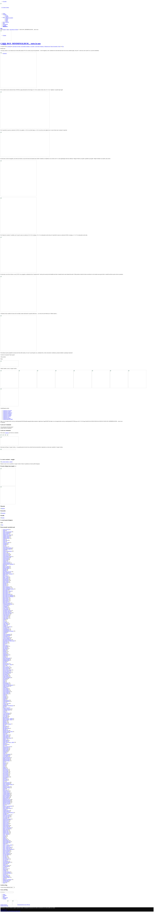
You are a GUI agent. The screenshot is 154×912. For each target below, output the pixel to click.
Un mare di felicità (6, 871)
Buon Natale (5, 590)
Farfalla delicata (6, 654)
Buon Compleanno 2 (7, 587)
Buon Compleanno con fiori (8, 588)
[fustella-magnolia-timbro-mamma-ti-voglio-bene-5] (5, 40)
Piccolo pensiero (6, 776)
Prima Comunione (6, 783)
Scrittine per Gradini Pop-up (8, 812)
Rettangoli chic (6, 798)
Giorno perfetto (6, 692)
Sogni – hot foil (6, 834)
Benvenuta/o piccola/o (7, 571)
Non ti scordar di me (7, 746)
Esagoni (4, 652)
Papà (4, 761)
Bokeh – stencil (6, 577)
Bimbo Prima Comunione (8, 573)
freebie (4, 681)
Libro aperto (5, 715)
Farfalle (4, 655)
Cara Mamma (5, 607)
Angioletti (5, 543)
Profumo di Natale (6, 787)
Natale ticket (5, 741)
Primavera (5, 785)
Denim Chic (5, 641)
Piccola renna (5, 769)
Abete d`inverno (6, 529)
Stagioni (4, 838)
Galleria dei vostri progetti (8, 685)
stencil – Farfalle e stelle (7, 844)
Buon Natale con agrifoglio (8, 596)
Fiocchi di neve (6, 663)
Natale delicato (6, 736)
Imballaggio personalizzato (8, 705)
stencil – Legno (6, 846)
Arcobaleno (5, 546)
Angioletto (5, 544)
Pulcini (4, 788)
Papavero (4, 762)
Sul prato (4, 855)
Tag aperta (5, 856)
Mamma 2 (42, 46)
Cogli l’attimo (5, 623)
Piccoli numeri (5, 773)
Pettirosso (5, 768)
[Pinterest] (8, 435)
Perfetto (4, 767)
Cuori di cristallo (6, 638)
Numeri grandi (5, 749)
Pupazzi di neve (6, 790)
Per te (4, 766)
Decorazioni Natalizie (7, 639)
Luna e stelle (5, 716)
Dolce (4, 644)
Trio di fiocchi (5, 868)
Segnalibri (5, 813)
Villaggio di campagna (7, 879)
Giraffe (4, 694)
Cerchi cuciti (5, 617)
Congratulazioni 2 (6, 630)
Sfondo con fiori (6, 823)
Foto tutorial (5, 678)
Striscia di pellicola (6, 853)
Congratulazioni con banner (8, 631)
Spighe (4, 837)
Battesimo (5, 570)
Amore (4, 541)
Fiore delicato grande (7, 672)
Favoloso (4, 657)
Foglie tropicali (6, 676)
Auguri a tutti (5, 553)
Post (4, 781)
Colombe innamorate (7, 626)
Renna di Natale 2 (6, 796)
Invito (4, 706)
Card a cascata (5, 608)
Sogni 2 (4, 835)
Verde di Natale (6, 876)
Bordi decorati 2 (6, 580)
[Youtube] (4, 435)
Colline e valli (5, 624)
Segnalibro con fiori (6, 814)
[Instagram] (6, 435)
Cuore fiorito (37, 46)
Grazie (4, 702)
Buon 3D (4, 585)
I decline (5, 909)
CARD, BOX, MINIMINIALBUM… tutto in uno (20, 43)
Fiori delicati (5, 674)
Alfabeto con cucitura (7, 534)
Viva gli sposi (5, 881)
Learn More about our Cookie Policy (13, 910)
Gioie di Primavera (6, 691)
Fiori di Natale (5, 675)
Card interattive (6, 609)
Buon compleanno (6, 586)
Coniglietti (5, 632)
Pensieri (4, 763)
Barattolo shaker (6, 568)
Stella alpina (5, 839)
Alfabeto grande (6, 537)
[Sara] (1, 524)
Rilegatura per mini (6, 802)
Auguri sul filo (5, 559)
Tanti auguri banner (6, 862)
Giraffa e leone (6, 693)
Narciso (4, 733)
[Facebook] (1, 435)
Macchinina (5, 717)
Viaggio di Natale (6, 877)
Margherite (5, 722)
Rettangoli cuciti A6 (6, 799)
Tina (63, 46)
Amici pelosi (5, 540)
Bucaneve (5, 584)
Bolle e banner (5, 578)
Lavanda (4, 712)
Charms (4, 619)
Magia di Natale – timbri (7, 719)
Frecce (4, 680)
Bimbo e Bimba (6, 572)
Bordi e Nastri (5, 581)
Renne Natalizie (6, 797)
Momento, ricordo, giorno (8, 731)
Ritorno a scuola (6, 803)
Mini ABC (5, 727)
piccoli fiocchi (5, 772)
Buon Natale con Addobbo (8, 595)
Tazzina (4, 864)
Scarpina (4, 809)
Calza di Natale (6, 605)
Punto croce (5, 789)
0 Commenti (8, 46)
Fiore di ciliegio (6, 673)
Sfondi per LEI (6, 820)
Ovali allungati (5, 755)
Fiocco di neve (5, 668)
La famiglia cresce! (6, 709)
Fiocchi (4, 662)
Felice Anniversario (6, 658)
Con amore (32, 46)
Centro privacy (3, 910)
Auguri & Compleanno (7, 551)
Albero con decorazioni (7, 531)
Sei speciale (5, 817)
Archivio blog (3, 887)
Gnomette (5, 696)
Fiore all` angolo (6, 671)
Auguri (4, 550)
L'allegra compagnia (7, 708)
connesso (7, 432)
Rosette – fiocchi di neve (7, 806)
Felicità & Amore (6, 659)
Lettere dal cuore (6, 714)
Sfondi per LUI (6, 821)
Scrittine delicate (6, 811)
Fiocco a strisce (6, 666)
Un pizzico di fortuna (7, 873)
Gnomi (4, 699)
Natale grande (5, 740)
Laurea (4, 711)
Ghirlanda (5, 687)
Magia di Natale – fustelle (8, 718)
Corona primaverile (6, 635)
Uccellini (4, 870)
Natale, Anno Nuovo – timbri (8, 742)
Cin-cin (4, 621)
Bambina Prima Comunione (8, 564)
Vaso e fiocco (5, 875)
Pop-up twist (5, 780)
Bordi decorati (5, 579)
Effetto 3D (5, 649)
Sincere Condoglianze (7, 827)
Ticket (59, 46)
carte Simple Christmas (25, 46)
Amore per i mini (6, 542)
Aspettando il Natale (7, 548)
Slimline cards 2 (6, 831)
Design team (5, 642)
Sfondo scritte (5, 826)
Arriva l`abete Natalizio (7, 547)
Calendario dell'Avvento (7, 604)
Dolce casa (5, 645)
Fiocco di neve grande (7, 669)
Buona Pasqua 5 (6, 600)
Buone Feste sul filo (6, 602)
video (4, 878)
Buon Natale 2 (5, 592)
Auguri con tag (6, 555)
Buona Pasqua (5, 597)
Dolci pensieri (5, 646)
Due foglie (5, 647)
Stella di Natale (6, 840)
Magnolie (4, 720)
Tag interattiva (5, 861)
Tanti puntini (5, 863)
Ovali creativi (5, 756)
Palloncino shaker (6, 760)
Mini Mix (4, 729)
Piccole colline (5, 771)
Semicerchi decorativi (7, 819)
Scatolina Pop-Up (6, 810)
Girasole (4, 695)
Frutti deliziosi (5, 682)
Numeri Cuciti (5, 748)
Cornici (4, 633)
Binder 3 (4, 574)
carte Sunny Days (6, 613)
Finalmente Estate (6, 660)
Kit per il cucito (6, 707)
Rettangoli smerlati (6, 801)
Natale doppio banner (7, 738)
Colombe (4, 625)
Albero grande (5, 533)
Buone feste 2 (5, 601)
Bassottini (5, 569)
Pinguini (4, 777)
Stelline (4, 843)
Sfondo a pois (5, 822)
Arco (4, 545)
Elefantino (5, 651)
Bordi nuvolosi (6, 582)
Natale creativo (6, 735)
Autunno (4, 560)
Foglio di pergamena (7, 677)
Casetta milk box (6, 614)
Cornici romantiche (6, 634)
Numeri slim (5, 750)
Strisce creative (6, 852)
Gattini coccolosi (6, 686)
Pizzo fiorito (5, 779)
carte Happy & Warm (16, 46)
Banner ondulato (6, 567)
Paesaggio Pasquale (6, 757)
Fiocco (4, 665)
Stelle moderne (6, 842)
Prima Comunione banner (8, 784)
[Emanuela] (2, 513)
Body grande (5, 575)
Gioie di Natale (6, 689)
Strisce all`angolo (6, 851)
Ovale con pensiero (6, 754)
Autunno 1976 (5, 561)
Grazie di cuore (6, 703)
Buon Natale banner (7, 594)
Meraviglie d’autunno (7, 723)
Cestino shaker (5, 618)
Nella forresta (5, 744)
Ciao (4, 620)
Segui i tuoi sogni (6, 815)
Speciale (4, 836)
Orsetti (4, 753)
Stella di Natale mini (7, 841)
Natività (4, 743)
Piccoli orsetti (5, 774)
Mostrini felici (5, 732)
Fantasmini (5, 653)
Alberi (4, 530)
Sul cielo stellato (6, 854)
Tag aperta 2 (5, 857)
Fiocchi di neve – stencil (7, 664)
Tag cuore (5, 860)
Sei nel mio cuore (6, 816)
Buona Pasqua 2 (6, 598)
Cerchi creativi (5, 615)
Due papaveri (5, 648)
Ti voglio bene (5, 866)
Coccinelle (5, 622)
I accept (1, 909)
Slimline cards (5, 830)
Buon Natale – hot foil (7, 591)
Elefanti (4, 650)
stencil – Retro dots (6, 848)
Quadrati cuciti (5, 792)
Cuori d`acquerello (6, 637)
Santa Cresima (5, 807)
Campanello (5, 606)
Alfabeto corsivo (6, 536)
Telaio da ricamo (6, 865)
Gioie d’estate (5, 688)
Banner (4, 565)
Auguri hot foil (6, 558)
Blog (1, 28)
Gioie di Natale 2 (6, 690)
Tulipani (4, 869)
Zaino (4, 882)
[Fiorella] (2, 517)
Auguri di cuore (6, 557)
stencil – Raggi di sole (7, 847)
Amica (4, 539)
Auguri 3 (4, 552)
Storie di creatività (6, 850)
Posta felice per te (6, 782)
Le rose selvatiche (6, 713)
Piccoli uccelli (5, 775)
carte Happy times (6, 611)
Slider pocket (5, 829)
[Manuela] (2, 508)
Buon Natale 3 (5, 593)
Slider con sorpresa (6, 828)
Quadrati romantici (6, 793)
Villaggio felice (6, 880)
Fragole (4, 679)
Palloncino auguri (6, 759)
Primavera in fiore (6, 786)
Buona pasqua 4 (6, 599)
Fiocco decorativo (6, 667)
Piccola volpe (5, 770)
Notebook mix (5, 747)
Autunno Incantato (6, 563)
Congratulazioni (6, 628)
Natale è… (5, 739)
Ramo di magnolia (54, 46)
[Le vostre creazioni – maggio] (6, 461)
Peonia (4, 765)
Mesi (4, 725)
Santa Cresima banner (7, 808)
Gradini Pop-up (6, 700)
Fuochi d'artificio (6, 684)
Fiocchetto (5, 661)
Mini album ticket (6, 728)
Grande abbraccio (6, 701)
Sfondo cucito (5, 824)
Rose (4, 804)
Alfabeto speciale (6, 538)
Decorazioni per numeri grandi (8, 640)
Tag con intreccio (6, 858)
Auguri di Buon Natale (7, 556)
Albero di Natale (6, 532)
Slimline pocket (6, 833)
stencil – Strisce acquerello (8, 849)
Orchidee (4, 752)
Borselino (5, 583)
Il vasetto (4, 704)
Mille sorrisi (5, 726)
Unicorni (4, 874)
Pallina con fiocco (6, 758)
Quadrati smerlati (6, 794)
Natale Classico (6, 734)
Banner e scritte (6, 566)
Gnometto (5, 698)
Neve (4, 745)
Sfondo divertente (6, 825)
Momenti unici (47, 46)
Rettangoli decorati (6, 800)
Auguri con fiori (6, 554)
